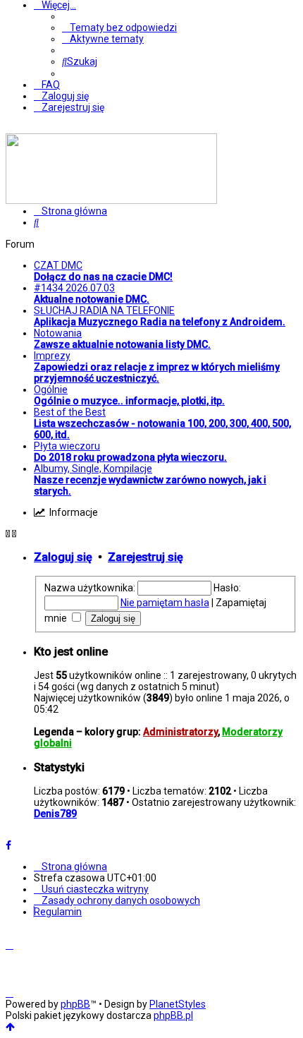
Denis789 (55, 813)
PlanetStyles (177, 1004)
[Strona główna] (111, 200)
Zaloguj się (63, 557)
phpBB (75, 1004)
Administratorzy (180, 731)
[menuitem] (119, 27)
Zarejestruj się (145, 557)
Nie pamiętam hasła (164, 602)
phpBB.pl (173, 1015)
